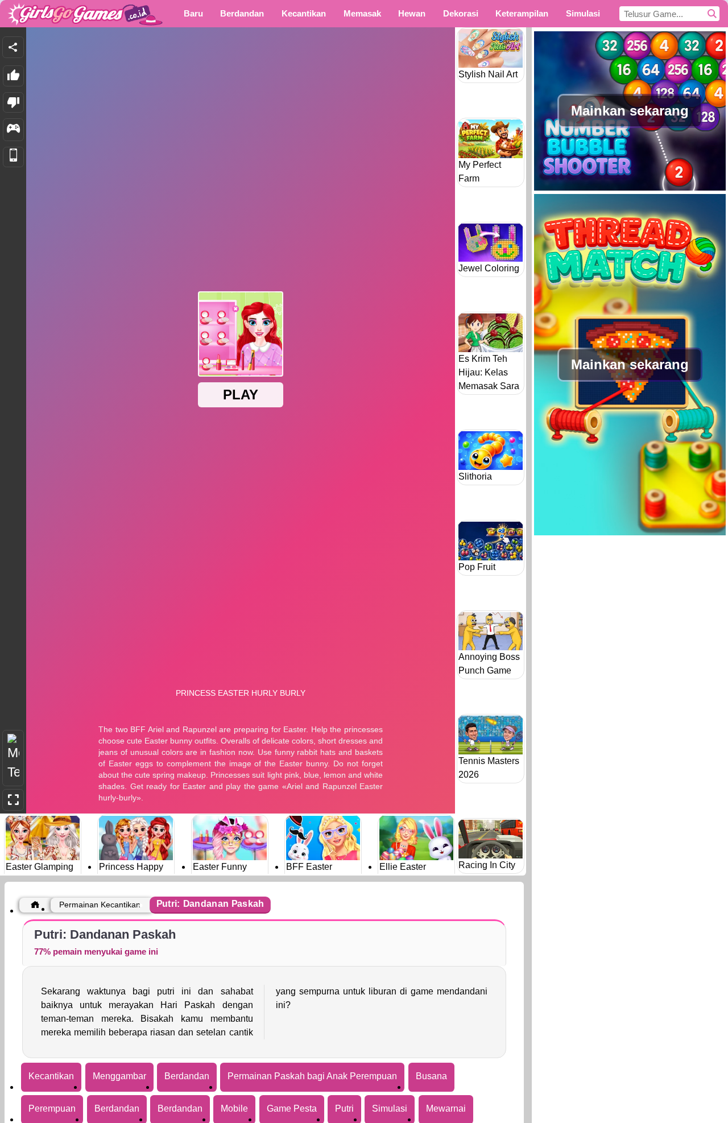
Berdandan (186, 1076)
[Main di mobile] (13, 157)
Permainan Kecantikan (99, 904)
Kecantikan (51, 1076)
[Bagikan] (13, 47)
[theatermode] (13, 758)
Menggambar (119, 1076)
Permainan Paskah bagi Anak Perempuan (312, 1076)
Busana (431, 1076)
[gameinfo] (13, 129)
